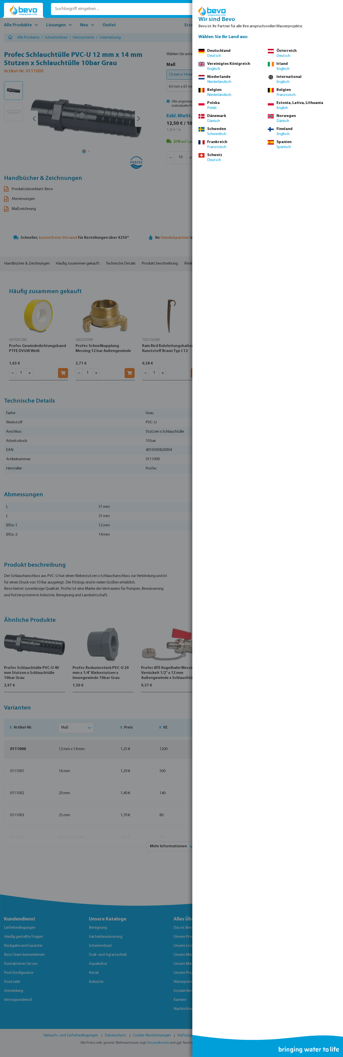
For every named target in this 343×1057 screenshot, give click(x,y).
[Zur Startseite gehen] (23, 10)
